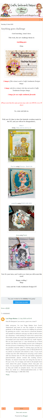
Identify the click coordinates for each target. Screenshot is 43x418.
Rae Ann (13, 166)
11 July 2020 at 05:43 (25, 318)
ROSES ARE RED (26, 203)
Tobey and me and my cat (23, 127)
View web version (21, 412)
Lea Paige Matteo (12, 318)
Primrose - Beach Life (26, 166)
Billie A (22, 125)
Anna (17, 235)
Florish (25, 235)
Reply (7, 374)
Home (21, 408)
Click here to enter (21, 302)
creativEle (14, 203)
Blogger (25, 416)
